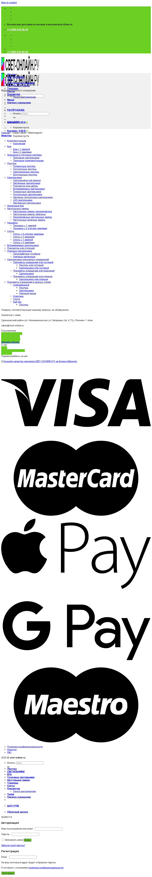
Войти (27, 840)
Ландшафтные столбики (26, 253)
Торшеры (12, 88)
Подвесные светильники (27, 191)
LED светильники (22, 200)
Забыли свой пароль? (13, 845)
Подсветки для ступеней (21, 248)
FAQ (9, 752)
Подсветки (13, 94)
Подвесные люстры (24, 166)
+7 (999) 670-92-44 (17, 29)
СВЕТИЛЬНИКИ (15, 77)
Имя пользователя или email (17, 828)
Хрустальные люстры (25, 174)
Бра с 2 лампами (22, 152)
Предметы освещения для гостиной (33, 262)
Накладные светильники (27, 203)
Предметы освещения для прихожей (33, 270)
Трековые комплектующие (28, 160)
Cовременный (21, 285)
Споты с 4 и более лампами (28, 234)
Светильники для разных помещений (28, 259)
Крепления (19, 143)
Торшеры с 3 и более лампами (30, 228)
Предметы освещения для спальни (32, 276)
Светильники (14, 177)
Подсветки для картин (25, 186)
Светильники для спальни (33, 279)
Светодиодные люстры (26, 171)
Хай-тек (17, 301)
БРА (9, 80)
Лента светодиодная (24, 97)
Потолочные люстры (25, 169)
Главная (5, 132)
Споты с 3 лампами (23, 242)
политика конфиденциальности (45, 867)
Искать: (17, 113)
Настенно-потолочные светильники (33, 197)
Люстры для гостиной (31, 265)
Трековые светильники (26, 157)
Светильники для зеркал (27, 180)
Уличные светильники (19, 251)
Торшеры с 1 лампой (24, 225)
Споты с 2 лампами (23, 236)
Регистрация (8, 873)
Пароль (6, 834)
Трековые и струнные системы (24, 155)
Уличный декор (27, 293)
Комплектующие (16, 140)
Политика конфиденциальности (25, 746)
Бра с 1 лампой (21, 149)
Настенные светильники (26, 183)
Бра (9, 146)
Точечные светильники (20, 83)
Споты (11, 91)
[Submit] (14, 117)
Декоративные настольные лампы (32, 217)
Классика (18, 296)
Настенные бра (15, 205)
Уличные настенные (24, 256)
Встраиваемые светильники (29, 188)
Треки (10, 99)
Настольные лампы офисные (29, 214)
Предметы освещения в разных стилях (29, 282)
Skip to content (9, 2)
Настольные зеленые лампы (29, 220)
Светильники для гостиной (34, 268)
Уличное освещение (19, 102)
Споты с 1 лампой (23, 239)
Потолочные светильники (27, 194)
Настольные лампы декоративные (32, 211)
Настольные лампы (18, 85)
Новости (11, 749)
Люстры (12, 74)
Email (4, 857)
